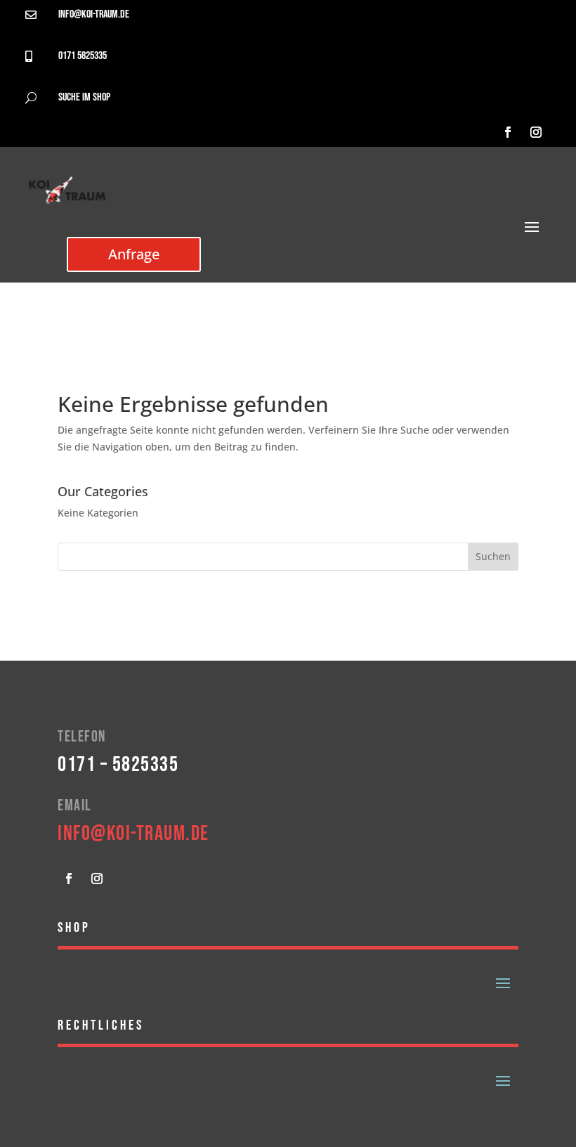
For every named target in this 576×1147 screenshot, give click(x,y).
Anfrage (133, 254)
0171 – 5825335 (118, 764)
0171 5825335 (82, 56)
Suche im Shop (84, 97)
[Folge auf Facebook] (508, 132)
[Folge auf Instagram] (536, 132)
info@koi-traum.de (93, 14)
